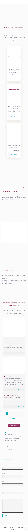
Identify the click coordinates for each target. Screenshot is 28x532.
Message (3, 498)
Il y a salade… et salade (9, 340)
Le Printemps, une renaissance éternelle (12, 395)
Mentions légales (14, 529)
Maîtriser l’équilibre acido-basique (11, 376)
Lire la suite (21, 353)
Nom (3, 465)
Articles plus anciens (14, 425)
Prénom (3, 473)
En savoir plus (14, 77)
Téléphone (4, 489)
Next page (13, 418)
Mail (3, 481)
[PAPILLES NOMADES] (14, 2)
